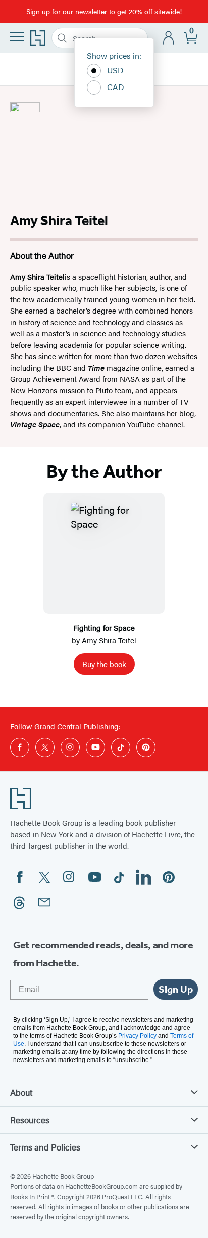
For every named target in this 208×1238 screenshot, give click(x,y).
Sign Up (176, 989)
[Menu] (17, 36)
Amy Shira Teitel (109, 640)
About (21, 1092)
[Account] (169, 38)
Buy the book (104, 663)
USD (115, 70)
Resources (29, 1120)
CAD (115, 87)
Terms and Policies (45, 1147)
